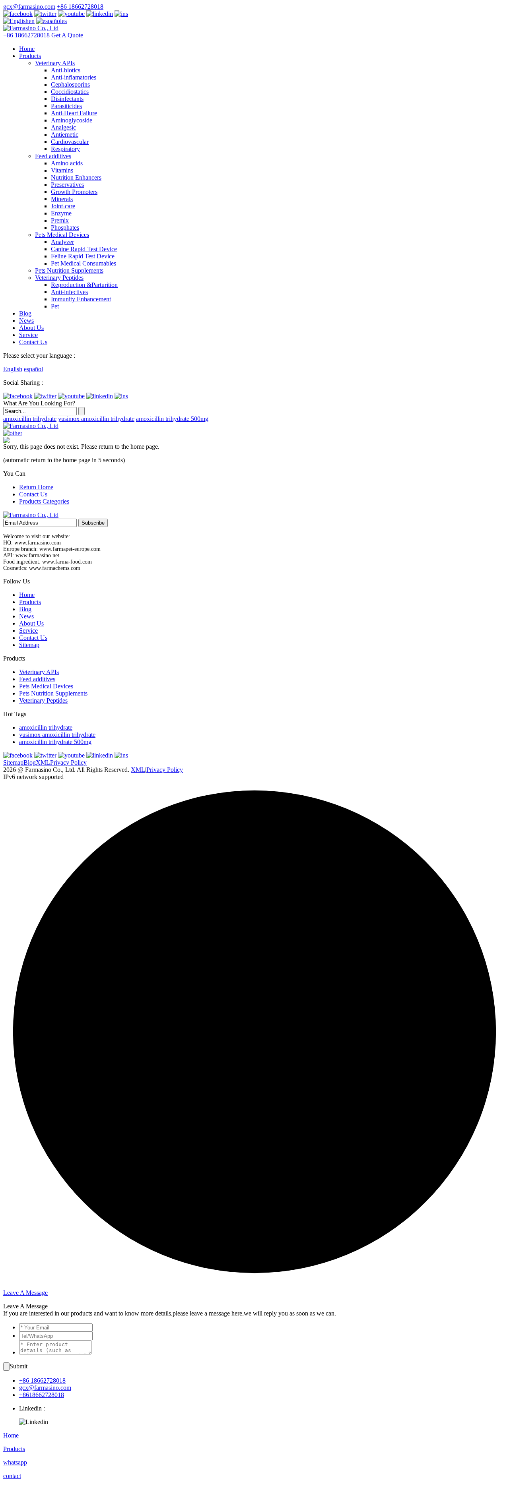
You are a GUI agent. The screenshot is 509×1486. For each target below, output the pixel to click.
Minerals (62, 199)
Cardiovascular (70, 141)
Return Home (36, 487)
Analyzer (62, 241)
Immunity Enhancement (81, 299)
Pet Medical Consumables (83, 263)
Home (27, 48)
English (12, 369)
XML (43, 762)
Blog (25, 313)
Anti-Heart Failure (74, 113)
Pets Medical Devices (62, 234)
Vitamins (62, 170)
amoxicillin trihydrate (29, 418)
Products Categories (44, 501)
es (64, 20)
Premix (60, 220)
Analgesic (63, 127)
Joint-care (63, 206)
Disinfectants (67, 98)
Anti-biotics (65, 70)
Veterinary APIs (55, 63)
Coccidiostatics (70, 91)
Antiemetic (64, 134)
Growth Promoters (74, 191)
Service (28, 334)
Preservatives (67, 184)
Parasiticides (66, 106)
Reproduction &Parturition (84, 284)
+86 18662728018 (80, 6)
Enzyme (61, 213)
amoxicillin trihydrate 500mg (172, 418)
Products (30, 55)
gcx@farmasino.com (29, 6)
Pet (55, 306)
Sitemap (29, 644)
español (33, 369)
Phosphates (65, 227)
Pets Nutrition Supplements (69, 270)
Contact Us (33, 342)
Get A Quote (67, 35)
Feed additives (53, 156)
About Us (31, 327)
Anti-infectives (69, 292)
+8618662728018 (41, 1394)
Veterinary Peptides (59, 277)
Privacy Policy (68, 762)
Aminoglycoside (71, 120)
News (26, 320)
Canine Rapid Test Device (84, 249)
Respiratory (65, 148)
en (32, 20)
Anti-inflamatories (73, 77)
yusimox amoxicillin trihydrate (96, 418)
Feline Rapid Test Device (83, 256)
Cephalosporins (70, 84)
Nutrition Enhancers (76, 177)
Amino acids (67, 163)
